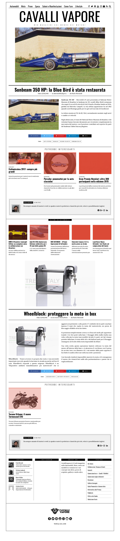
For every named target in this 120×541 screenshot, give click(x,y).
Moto (23, 6)
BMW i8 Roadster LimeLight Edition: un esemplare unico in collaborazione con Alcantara (18, 245)
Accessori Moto (57, 317)
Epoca (37, 6)
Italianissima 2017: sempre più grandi (23, 170)
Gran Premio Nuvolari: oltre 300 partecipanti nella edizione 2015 (94, 180)
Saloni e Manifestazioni (52, 6)
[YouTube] (97, 6)
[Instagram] (100, 6)
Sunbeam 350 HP (76, 141)
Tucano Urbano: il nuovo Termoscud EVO (20, 415)
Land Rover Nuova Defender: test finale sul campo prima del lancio (101, 244)
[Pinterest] (94, 6)
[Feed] (106, 6)
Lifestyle (78, 6)
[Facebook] (88, 6)
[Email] (103, 6)
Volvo (67, 534)
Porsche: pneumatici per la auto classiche (59, 180)
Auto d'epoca (47, 141)
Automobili (14, 6)
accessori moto (51, 376)
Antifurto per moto (63, 376)
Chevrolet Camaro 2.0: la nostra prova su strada (80, 243)
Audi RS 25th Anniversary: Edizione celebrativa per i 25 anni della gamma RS (38, 244)
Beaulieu (55, 141)
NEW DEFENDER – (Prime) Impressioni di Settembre (59, 243)
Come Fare (68, 6)
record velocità (65, 141)
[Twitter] (91, 6)
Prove (30, 6)
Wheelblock (74, 376)
